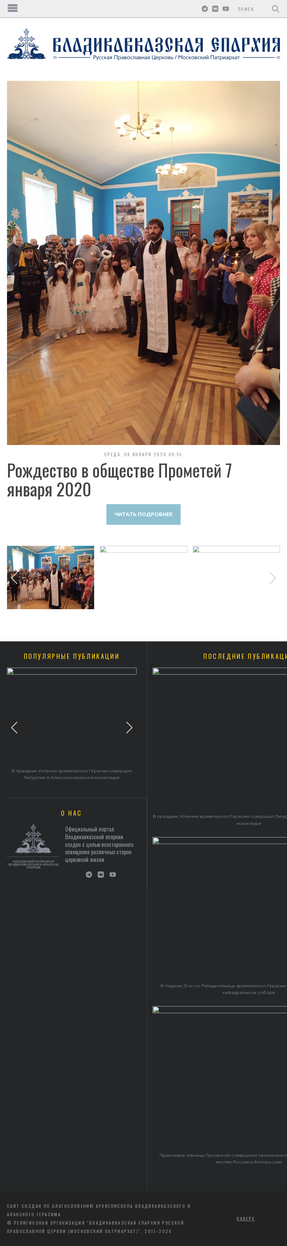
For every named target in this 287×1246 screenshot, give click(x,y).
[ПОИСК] (275, 9)
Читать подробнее (143, 514)
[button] (14, 578)
